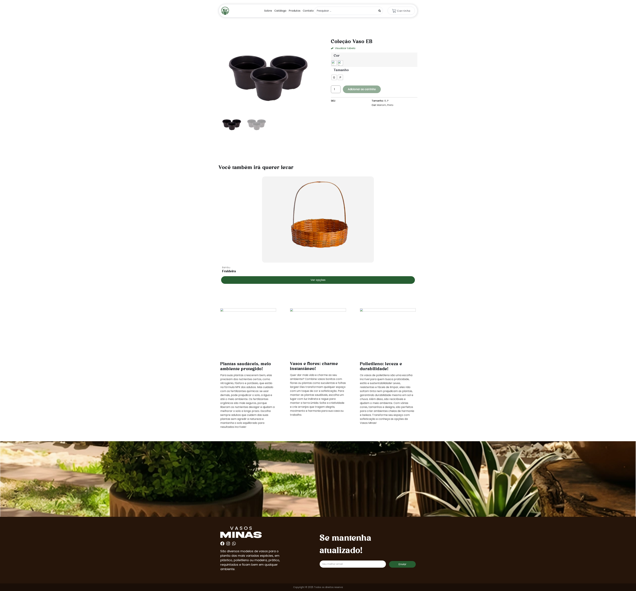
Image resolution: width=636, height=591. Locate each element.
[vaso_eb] (269, 76)
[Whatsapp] (234, 543)
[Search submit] (379, 11)
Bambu (226, 267)
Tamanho (341, 70)
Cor (337, 55)
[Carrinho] (394, 11)
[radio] (334, 62)
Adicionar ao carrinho (362, 89)
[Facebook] (222, 543)
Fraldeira (229, 271)
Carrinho (404, 11)
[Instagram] (228, 543)
